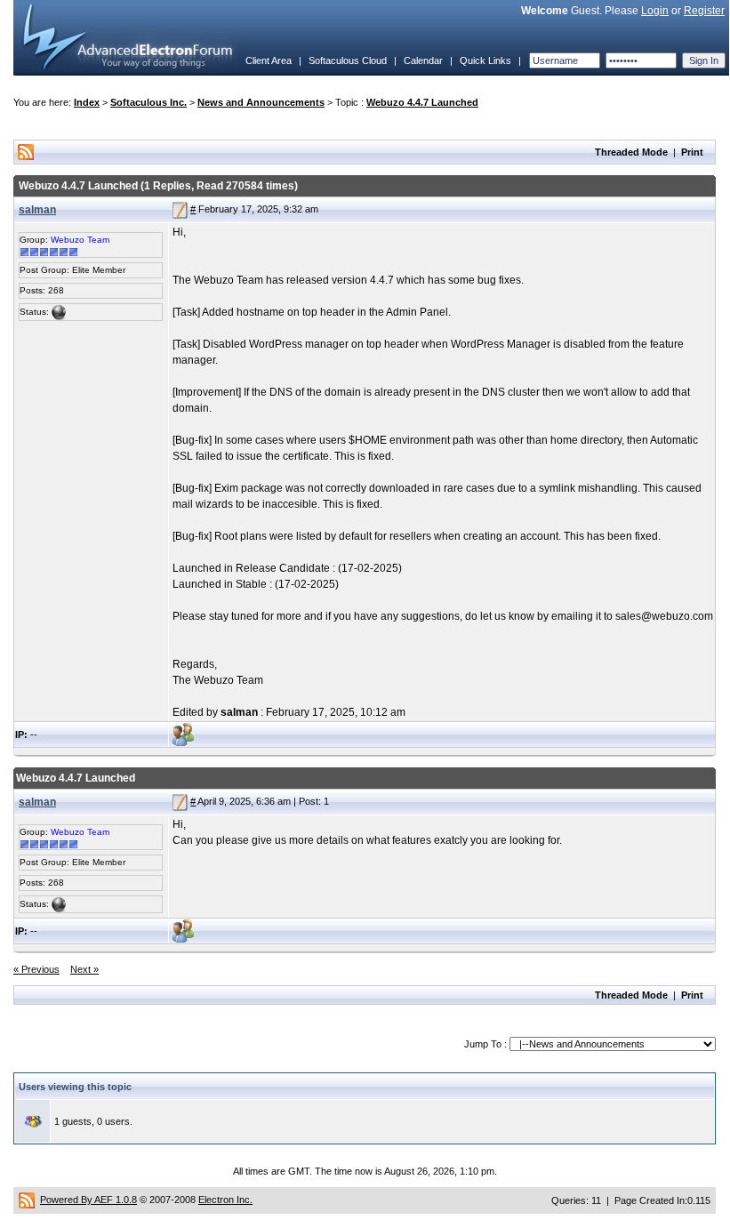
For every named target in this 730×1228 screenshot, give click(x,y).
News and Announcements (261, 102)
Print (692, 152)
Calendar (423, 60)
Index (87, 102)
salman (37, 210)
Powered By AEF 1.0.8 (88, 1199)
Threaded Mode (631, 152)
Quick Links (485, 60)
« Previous (36, 969)
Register (704, 10)
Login (655, 10)
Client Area (268, 60)
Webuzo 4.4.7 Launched (422, 102)
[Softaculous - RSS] (27, 1199)
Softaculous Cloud (348, 60)
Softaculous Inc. (148, 102)
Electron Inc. (225, 1199)
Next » (84, 969)
